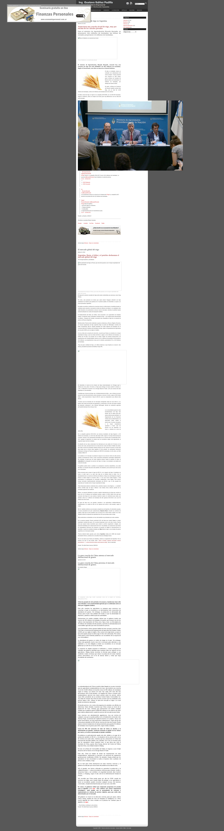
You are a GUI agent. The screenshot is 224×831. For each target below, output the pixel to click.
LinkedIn (86, 223)
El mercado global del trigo (88, 249)
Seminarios (106, 10)
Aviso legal (128, 828)
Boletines (131, 10)
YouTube (91, 223)
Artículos (124, 10)
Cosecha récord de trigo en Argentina (92, 21)
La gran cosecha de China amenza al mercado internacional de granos (96, 556)
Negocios (139, 10)
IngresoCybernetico (128, 25)
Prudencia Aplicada (96, 10)
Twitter (102, 223)
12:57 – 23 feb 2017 (86, 212)
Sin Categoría (126, 27)
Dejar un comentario (94, 243)
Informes (125, 23)
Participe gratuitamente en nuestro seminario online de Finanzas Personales (24, 5)
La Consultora (115, 10)
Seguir (82, 200)
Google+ (80, 223)
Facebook (97, 223)
